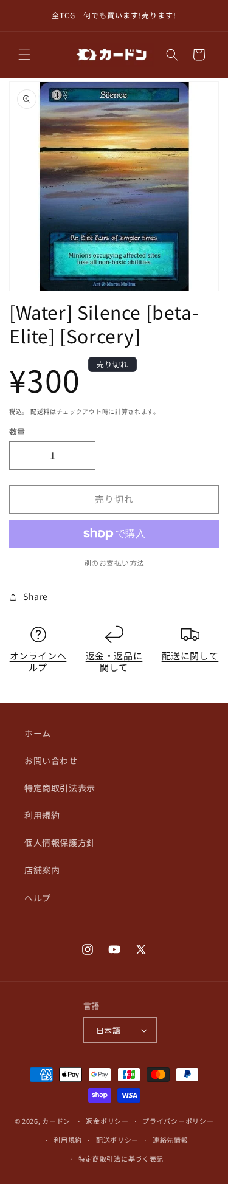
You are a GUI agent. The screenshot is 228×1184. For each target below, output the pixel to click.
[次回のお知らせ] (205, 15)
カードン (56, 1121)
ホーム (37, 733)
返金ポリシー (107, 1121)
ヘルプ (37, 898)
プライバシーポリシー (177, 1121)
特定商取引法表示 (59, 788)
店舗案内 (42, 870)
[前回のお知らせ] (22, 15)
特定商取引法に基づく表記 (121, 1158)
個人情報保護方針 (59, 842)
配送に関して (190, 655)
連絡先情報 (170, 1139)
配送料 (40, 411)
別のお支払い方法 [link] (114, 562)
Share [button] (35, 596)
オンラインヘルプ (38, 661)
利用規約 (42, 815)
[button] (24, 54)
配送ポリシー (117, 1139)
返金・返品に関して (114, 661)
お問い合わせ (51, 760)
